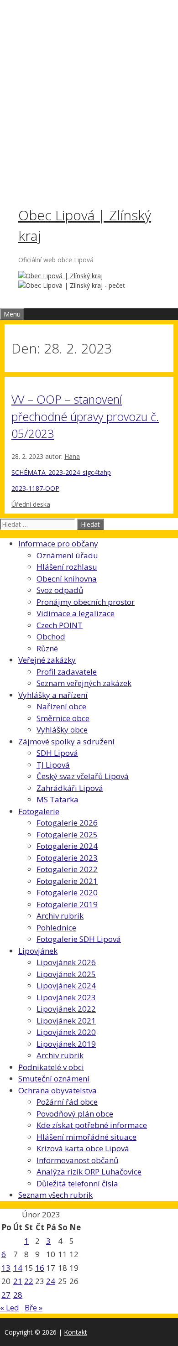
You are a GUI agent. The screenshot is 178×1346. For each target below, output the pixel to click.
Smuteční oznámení (53, 1078)
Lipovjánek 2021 (66, 1020)
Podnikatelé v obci (51, 1067)
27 (5, 1294)
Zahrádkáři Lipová (70, 788)
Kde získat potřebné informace (92, 1125)
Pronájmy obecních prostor (86, 602)
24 (50, 1281)
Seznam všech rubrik (55, 1195)
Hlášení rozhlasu (67, 566)
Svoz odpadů (60, 590)
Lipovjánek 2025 (66, 974)
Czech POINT (60, 625)
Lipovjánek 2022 (66, 1008)
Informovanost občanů (77, 1160)
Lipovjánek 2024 (66, 985)
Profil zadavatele (67, 671)
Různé (47, 648)
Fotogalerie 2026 (67, 822)
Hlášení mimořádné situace (86, 1137)
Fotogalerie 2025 (67, 834)
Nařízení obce (61, 706)
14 (17, 1268)
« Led (9, 1307)
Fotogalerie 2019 (67, 904)
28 (17, 1294)
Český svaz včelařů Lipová (83, 776)
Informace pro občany (58, 543)
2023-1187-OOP (35, 488)
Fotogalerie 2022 (67, 869)
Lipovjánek (38, 951)
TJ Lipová (53, 764)
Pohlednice (56, 927)
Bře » (33, 1307)
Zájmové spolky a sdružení (66, 741)
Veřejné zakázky (47, 660)
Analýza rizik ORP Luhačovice (89, 1171)
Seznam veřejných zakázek (84, 683)
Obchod (51, 636)
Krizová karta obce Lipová (83, 1148)
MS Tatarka (58, 799)
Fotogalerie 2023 (67, 857)
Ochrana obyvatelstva (57, 1090)
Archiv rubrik (60, 915)
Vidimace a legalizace (76, 613)
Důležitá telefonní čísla (77, 1183)
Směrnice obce (63, 718)
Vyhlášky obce (62, 729)
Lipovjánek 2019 (66, 1044)
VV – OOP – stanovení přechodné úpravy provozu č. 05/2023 (85, 416)
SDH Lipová (57, 753)
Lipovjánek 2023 (66, 997)
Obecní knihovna (67, 578)
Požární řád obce (67, 1102)
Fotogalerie (38, 811)
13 (5, 1268)
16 (39, 1268)
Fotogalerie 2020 (67, 892)
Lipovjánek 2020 (66, 1032)
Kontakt (75, 1332)
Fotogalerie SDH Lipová (79, 939)
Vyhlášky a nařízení (53, 695)
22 (28, 1281)
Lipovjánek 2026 (66, 962)
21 (17, 1281)
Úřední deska (30, 504)
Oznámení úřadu (67, 555)
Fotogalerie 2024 (67, 846)
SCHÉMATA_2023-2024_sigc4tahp (61, 472)
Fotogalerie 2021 (67, 881)
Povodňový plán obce (75, 1113)
